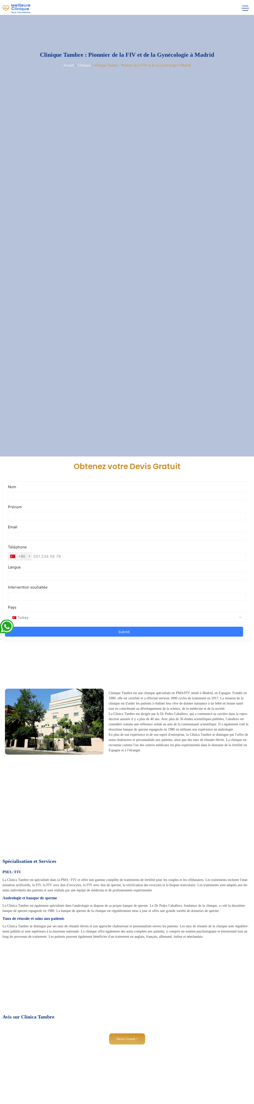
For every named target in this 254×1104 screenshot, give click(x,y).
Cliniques (84, 65)
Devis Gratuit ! (127, 1039)
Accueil (68, 65)
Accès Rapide (21, 1095)
